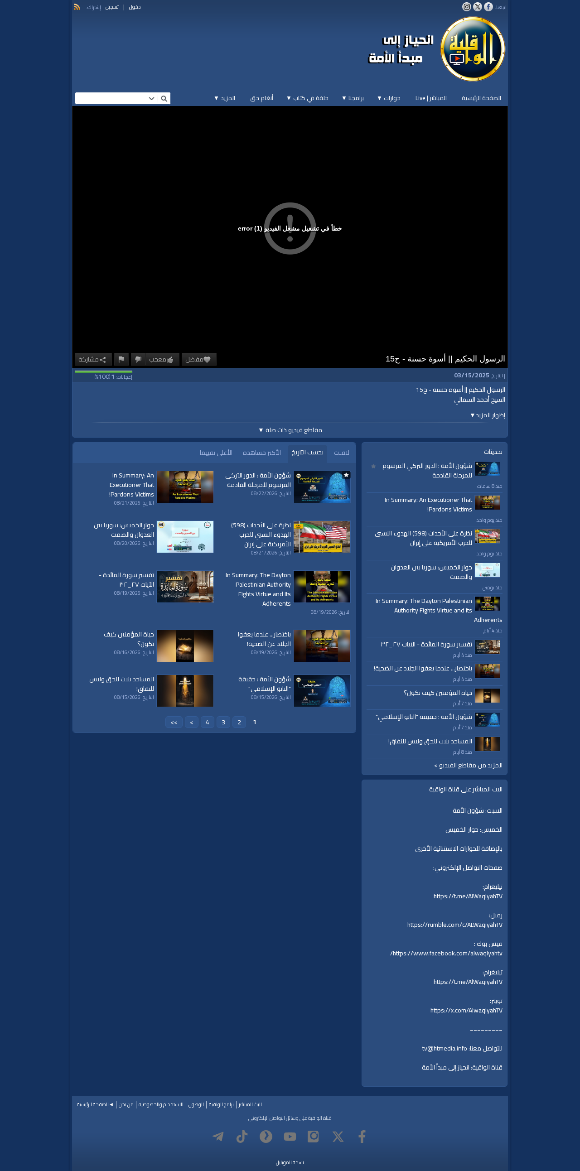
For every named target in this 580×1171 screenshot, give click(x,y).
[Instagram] (314, 1136)
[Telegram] (218, 1136)
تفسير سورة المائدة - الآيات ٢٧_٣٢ (426, 644)
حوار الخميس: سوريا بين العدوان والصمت (431, 572)
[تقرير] (121, 359)
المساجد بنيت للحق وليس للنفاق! (430, 741)
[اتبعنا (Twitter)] (477, 6)
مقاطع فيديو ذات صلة (290, 430)
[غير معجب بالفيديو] (138, 359)
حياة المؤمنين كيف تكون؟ (438, 693)
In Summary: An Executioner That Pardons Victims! (428, 504)
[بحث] (164, 98)
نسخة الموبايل (290, 1162)
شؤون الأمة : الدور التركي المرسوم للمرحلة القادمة (427, 470)
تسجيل (112, 6)
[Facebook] (362, 1136)
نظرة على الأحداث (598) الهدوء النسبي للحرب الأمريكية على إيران (423, 538)
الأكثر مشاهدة (262, 452)
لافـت (341, 452)
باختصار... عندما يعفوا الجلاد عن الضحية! (423, 668)
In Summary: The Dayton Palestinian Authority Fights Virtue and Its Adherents (439, 610)
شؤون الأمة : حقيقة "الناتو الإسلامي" (424, 717)
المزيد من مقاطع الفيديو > (468, 765)
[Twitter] (338, 1136)
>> (174, 722)
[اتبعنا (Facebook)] (488, 6)
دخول (135, 6)
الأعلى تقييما (216, 452)
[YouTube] (290, 1136)
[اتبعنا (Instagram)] (466, 6)
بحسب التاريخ (307, 452)
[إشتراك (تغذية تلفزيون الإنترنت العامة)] (77, 6)
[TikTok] (242, 1136)
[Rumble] (266, 1136)
